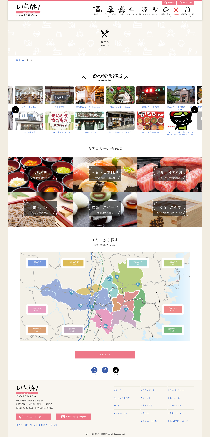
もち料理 (40, 174)
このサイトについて (24, 425)
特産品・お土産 (187, 15)
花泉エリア (37, 309)
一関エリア (37, 263)
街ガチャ (97, 15)
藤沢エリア (73, 330)
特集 (121, 15)
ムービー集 (175, 398)
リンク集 (54, 425)
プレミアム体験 (110, 15)
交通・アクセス (177, 413)
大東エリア (172, 263)
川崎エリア (37, 330)
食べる (176, 15)
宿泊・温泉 (166, 15)
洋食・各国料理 (170, 174)
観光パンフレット (178, 390)
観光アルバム (176, 405)
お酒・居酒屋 (170, 209)
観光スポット (144, 15)
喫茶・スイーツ (105, 209)
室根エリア (172, 330)
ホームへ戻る (105, 355)
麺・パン (40, 209)
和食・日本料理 (105, 174)
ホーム (21, 60)
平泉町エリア (73, 263)
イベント (155, 15)
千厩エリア (172, 309)
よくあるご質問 (41, 425)
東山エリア (137, 263)
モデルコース (132, 15)
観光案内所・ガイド (179, 421)
